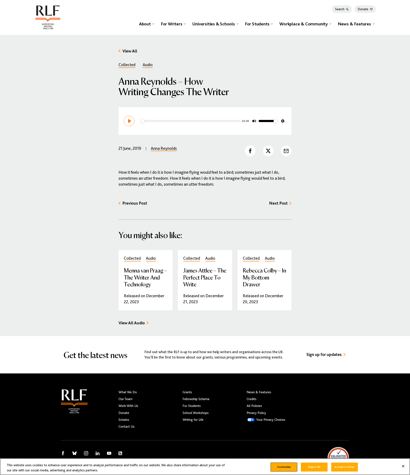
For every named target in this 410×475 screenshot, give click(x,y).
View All (129, 51)
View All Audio (132, 323)
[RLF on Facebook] (63, 453)
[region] (205, 466)
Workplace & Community (303, 24)
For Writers (171, 24)
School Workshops (196, 413)
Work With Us (128, 406)
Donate (363, 9)
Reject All (314, 467)
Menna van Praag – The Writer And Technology (145, 277)
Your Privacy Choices (270, 420)
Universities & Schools (213, 24)
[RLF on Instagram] (86, 453)
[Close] (403, 466)
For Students (257, 24)
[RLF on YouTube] (109, 453)
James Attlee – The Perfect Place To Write (204, 277)
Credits (251, 399)
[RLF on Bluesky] (74, 453)
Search (339, 9)
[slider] (190, 121)
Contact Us (127, 426)
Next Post (278, 203)
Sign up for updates (324, 354)
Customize (284, 467)
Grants (187, 392)
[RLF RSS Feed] (120, 453)
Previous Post (134, 203)
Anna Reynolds (164, 148)
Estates (124, 420)
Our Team (125, 399)
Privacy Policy (256, 413)
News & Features (354, 24)
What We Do (128, 392)
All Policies (254, 406)
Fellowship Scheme (196, 399)
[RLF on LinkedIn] (97, 453)
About (145, 24)
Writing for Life (193, 420)
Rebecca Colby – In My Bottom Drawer (264, 277)
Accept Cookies (344, 467)
